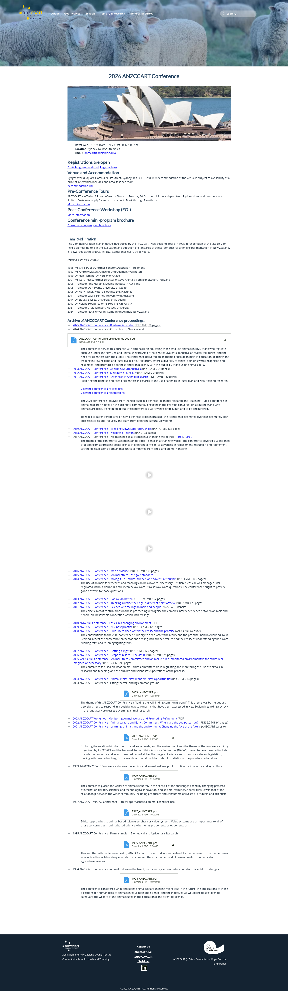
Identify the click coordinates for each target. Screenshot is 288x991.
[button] (55, 13)
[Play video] (149, 475)
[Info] (144, 968)
